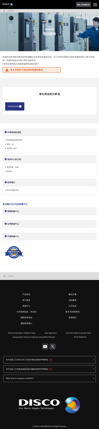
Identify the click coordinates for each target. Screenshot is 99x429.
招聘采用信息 (26, 317)
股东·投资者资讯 (72, 311)
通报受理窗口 (26, 323)
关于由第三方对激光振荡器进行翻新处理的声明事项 (27, 369)
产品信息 (26, 294)
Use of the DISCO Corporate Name (78, 333)
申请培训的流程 (13, 106)
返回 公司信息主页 (83, 4)
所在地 (9, 171)
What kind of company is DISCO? (20, 378)
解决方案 (73, 294)
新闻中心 (26, 305)
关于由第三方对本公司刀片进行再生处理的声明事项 (27, 359)
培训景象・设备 (13, 167)
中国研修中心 (13, 236)
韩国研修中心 (13, 211)
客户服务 (26, 300)
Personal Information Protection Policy (21, 333)
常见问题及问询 (13, 190)
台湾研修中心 (13, 223)
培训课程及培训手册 (14, 140)
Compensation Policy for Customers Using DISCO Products (34, 337)
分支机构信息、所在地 (26, 311)
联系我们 (73, 317)
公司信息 (73, 305)
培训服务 (11, 11)
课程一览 (10, 144)
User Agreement (51, 333)
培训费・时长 (12, 148)
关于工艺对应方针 (80, 337)
